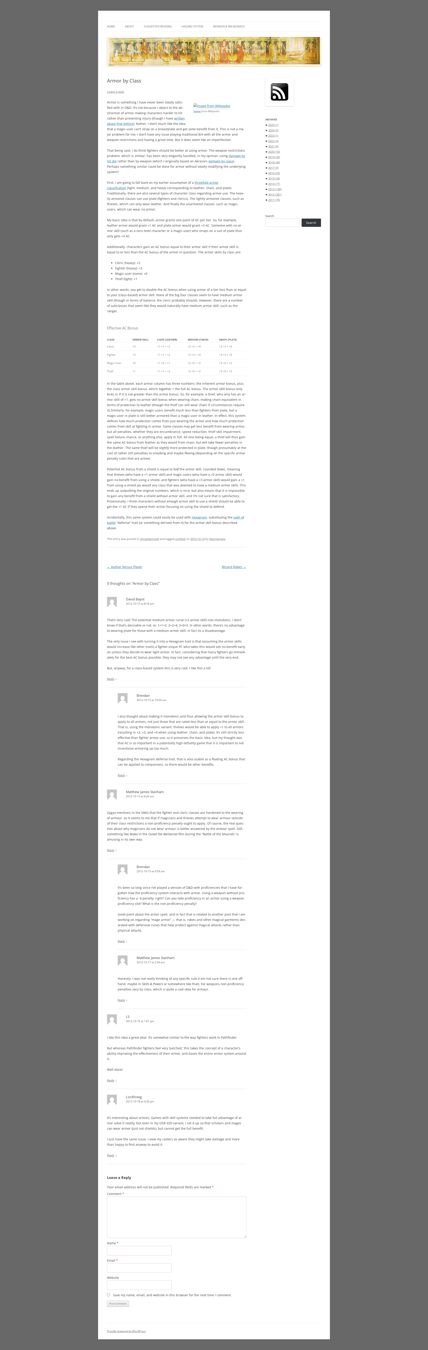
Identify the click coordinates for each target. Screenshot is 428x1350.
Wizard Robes (234, 567)
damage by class (220, 161)
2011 (274, 200)
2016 (274, 173)
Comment (115, 1194)
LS (128, 1016)
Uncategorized (149, 539)
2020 (274, 152)
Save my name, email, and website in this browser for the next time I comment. (172, 1295)
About (129, 26)
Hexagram (199, 517)
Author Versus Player (124, 567)
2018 (274, 162)
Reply (110, 679)
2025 (273, 125)
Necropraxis (217, 539)
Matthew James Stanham (145, 792)
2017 (273, 168)
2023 (273, 136)
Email (112, 1260)
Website (113, 1278)
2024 (273, 130)
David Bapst (135, 599)
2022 (273, 141)
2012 (275, 194)
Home (111, 26)
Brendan (143, 695)
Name (113, 1243)
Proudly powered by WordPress (126, 1331)
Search (269, 216)
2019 (274, 157)
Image (197, 111)
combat (180, 539)
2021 (273, 146)
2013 (275, 189)
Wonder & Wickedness (229, 26)
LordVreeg (134, 1097)
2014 (274, 184)
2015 (274, 178)
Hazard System (192, 26)
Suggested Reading (158, 26)
